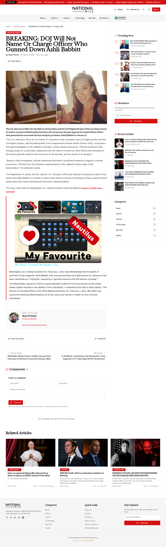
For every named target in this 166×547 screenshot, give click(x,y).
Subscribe (138, 121)
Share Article (16, 61)
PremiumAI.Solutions (86, 540)
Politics (54, 18)
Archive (105, 18)
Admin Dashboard (91, 528)
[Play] (73, 207)
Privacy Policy (90, 521)
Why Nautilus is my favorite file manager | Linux (43, 218)
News (42, 18)
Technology (80, 18)
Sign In (156, 9)
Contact (88, 513)
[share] (97, 217)
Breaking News (19, 26)
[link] (18, 218)
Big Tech (92, 18)
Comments (101, 339)
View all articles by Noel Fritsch (35, 325)
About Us (88, 510)
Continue (17, 402)
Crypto (47, 528)
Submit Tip (134, 9)
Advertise (88, 517)
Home (8, 26)
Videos (120, 9)
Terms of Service (91, 524)
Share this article (17, 339)
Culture (66, 18)
